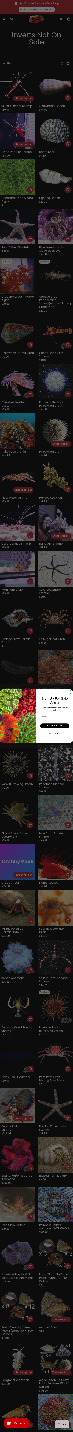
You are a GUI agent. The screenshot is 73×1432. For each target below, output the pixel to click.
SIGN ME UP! (54, 726)
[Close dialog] (70, 691)
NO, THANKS (54, 733)
